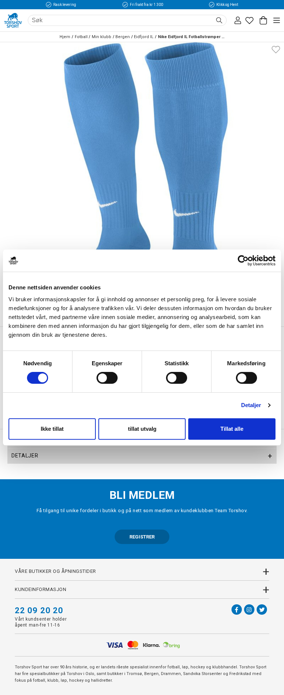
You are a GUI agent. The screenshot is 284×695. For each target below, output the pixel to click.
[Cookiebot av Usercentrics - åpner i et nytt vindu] (243, 260)
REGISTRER (142, 537)
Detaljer (251, 405)
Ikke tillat (52, 429)
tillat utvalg (142, 429)
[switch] (107, 378)
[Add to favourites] (275, 49)
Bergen (122, 36)
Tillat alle (231, 429)
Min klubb (101, 36)
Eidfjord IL (143, 36)
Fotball (81, 36)
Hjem (65, 36)
